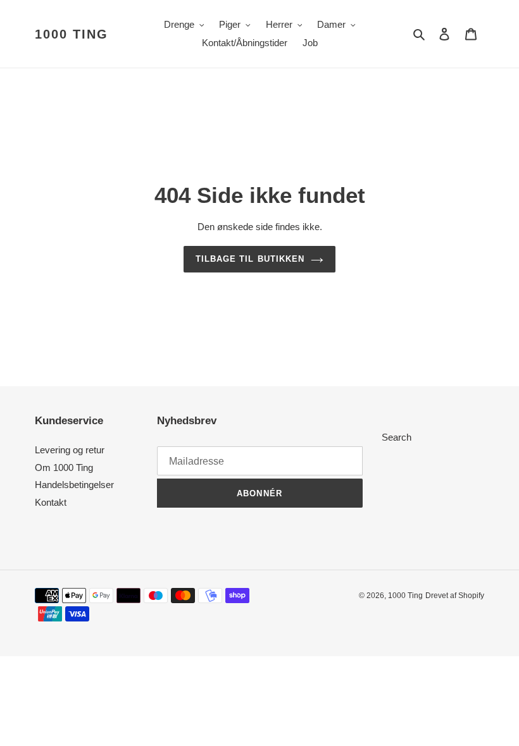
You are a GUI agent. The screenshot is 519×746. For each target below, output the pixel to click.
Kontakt (50, 502)
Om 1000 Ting (64, 467)
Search (396, 437)
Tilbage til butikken (250, 259)
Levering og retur (69, 449)
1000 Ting (71, 34)
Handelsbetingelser (74, 484)
